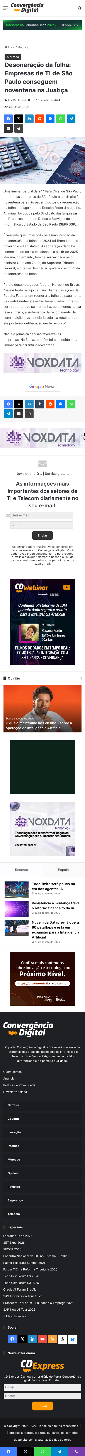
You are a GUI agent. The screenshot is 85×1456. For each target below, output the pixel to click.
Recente (21, 870)
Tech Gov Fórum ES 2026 (21, 1276)
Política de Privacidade (19, 1085)
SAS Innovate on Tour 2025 (22, 1296)
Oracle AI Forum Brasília (20, 1289)
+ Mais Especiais (15, 1316)
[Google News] (42, 387)
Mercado (23, 47)
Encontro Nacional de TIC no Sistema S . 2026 (36, 1256)
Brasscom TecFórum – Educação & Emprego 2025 (38, 1303)
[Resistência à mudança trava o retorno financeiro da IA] (17, 909)
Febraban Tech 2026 (17, 1236)
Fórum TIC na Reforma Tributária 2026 (30, 1269)
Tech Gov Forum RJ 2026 (21, 1283)
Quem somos (12, 1071)
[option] (42, 708)
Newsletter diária (15, 1092)
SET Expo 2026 (14, 1242)
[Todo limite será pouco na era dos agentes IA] (17, 889)
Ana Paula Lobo (17, 100)
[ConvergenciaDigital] (27, 8)
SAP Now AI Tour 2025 (19, 1309)
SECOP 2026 (12, 1249)
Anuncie (9, 1078)
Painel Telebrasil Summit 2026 (24, 1262)
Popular (64, 870)
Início (11, 47)
